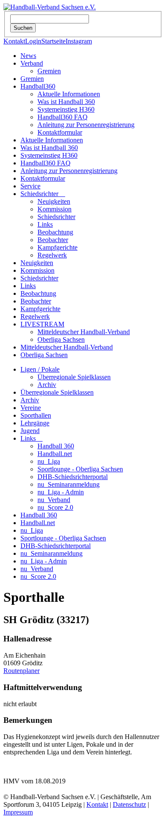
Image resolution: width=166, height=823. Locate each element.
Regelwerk (52, 255)
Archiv (46, 384)
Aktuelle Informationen (68, 94)
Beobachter (52, 239)
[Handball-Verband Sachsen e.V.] (49, 7)
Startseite (53, 41)
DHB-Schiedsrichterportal (72, 476)
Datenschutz (129, 804)
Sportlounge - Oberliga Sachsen (80, 469)
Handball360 (37, 86)
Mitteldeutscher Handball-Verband (83, 331)
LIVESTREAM (42, 324)
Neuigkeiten (53, 201)
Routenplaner (21, 670)
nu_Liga (48, 461)
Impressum (18, 812)
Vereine (30, 407)
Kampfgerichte (57, 247)
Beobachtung (55, 232)
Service (30, 186)
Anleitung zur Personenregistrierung (86, 124)
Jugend (30, 430)
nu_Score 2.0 (55, 507)
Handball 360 (55, 446)
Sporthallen (35, 415)
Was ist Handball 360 (66, 101)
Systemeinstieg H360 (65, 109)
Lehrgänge (34, 423)
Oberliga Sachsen (61, 339)
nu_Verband (53, 499)
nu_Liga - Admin (60, 492)
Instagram (79, 41)
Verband (31, 63)
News (28, 55)
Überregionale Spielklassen (74, 377)
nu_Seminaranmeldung (68, 484)
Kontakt (14, 41)
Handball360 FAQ (62, 117)
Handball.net (54, 453)
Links (45, 224)
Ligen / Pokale (40, 369)
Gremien (49, 71)
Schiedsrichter (42, 193)
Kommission (54, 209)
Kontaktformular (59, 132)
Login (33, 41)
